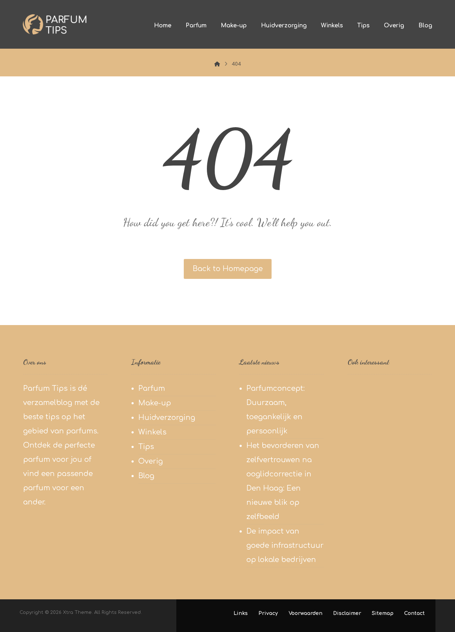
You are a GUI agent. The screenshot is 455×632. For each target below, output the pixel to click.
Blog (146, 476)
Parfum (151, 388)
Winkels (152, 432)
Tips (146, 447)
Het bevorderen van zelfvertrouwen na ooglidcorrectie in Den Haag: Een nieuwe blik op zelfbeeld (282, 481)
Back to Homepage (228, 269)
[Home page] (217, 64)
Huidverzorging (166, 418)
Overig (150, 461)
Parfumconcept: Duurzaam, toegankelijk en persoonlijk (275, 409)
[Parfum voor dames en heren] (55, 24)
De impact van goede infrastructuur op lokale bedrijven (284, 545)
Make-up (154, 403)
